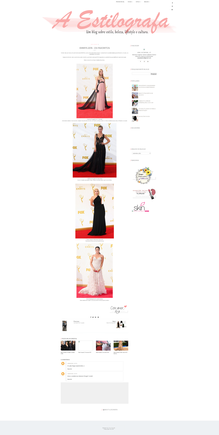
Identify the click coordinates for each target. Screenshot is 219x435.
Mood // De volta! (144, 116)
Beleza (146, 1)
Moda (130, 1)
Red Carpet (94, 44)
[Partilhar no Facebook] (91, 317)
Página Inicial (120, 1)
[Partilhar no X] (93, 317)
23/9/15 (75, 373)
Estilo (138, 1)
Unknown (70, 363)
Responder (69, 369)
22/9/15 (75, 363)
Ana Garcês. (112, 427)
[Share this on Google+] (95, 317)
